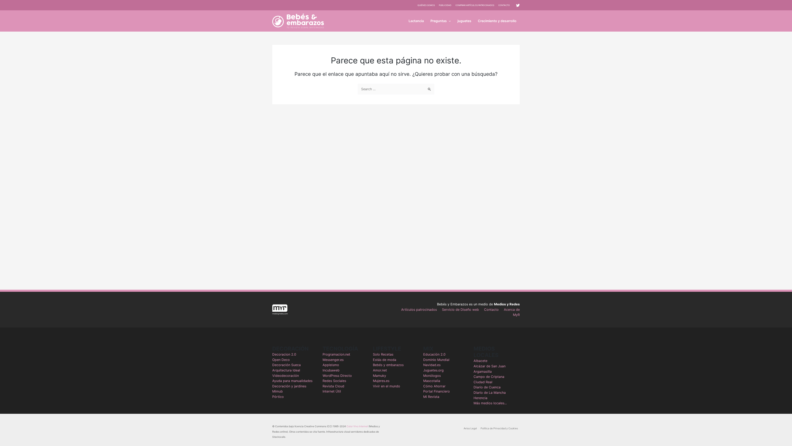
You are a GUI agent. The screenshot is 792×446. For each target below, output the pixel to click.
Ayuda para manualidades (292, 381)
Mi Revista (431, 397)
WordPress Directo (337, 376)
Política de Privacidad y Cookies (499, 428)
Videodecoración (285, 376)
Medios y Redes (507, 304)
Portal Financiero (436, 391)
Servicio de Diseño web (460, 309)
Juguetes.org (433, 370)
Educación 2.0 (434, 354)
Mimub (277, 391)
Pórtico (278, 397)
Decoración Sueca (286, 365)
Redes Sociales (334, 381)
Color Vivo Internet (357, 426)
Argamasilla (483, 371)
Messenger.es (333, 360)
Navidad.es (432, 365)
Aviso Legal (470, 428)
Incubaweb (331, 370)
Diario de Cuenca (487, 387)
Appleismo (331, 365)
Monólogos (432, 376)
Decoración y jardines (289, 386)
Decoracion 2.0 (284, 354)
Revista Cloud (333, 386)
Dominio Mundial (436, 360)
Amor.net (380, 370)
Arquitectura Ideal (286, 370)
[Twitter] (518, 5)
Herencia (480, 398)
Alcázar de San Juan (490, 366)
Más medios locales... (490, 403)
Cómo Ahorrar (434, 386)
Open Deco (281, 360)
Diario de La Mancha (490, 392)
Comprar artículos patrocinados (474, 5)
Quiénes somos (426, 5)
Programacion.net (336, 354)
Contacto (504, 5)
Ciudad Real (483, 382)
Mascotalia (431, 381)
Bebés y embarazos (388, 365)
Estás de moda (384, 360)
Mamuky (379, 376)
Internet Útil (332, 391)
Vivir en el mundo (386, 386)
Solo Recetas (383, 354)
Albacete (480, 361)
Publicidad (445, 5)
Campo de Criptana (489, 377)
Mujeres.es (381, 381)
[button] (449, 21)
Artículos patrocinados (419, 309)
